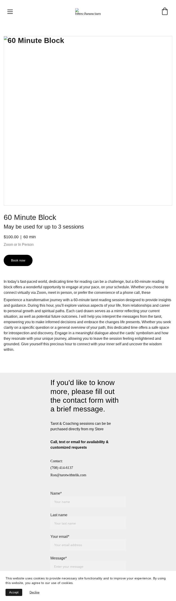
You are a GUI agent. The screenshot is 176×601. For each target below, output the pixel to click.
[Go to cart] (165, 11)
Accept (14, 592)
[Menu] (10, 12)
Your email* (59, 537)
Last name (58, 515)
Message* (58, 558)
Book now (18, 260)
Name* (56, 493)
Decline (34, 592)
